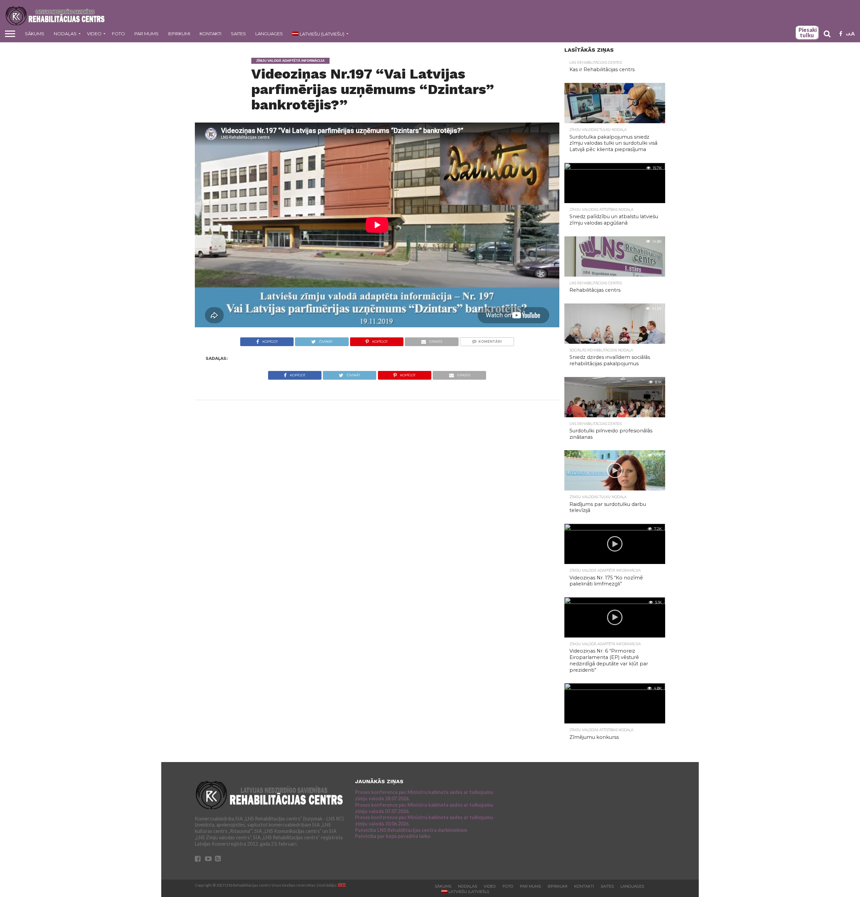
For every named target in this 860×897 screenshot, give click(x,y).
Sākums (34, 33)
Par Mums (146, 33)
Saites (238, 33)
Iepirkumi (179, 33)
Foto (118, 33)
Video (94, 33)
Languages (269, 33)
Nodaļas (65, 33)
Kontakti (210, 33)
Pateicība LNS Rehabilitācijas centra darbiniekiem (411, 830)
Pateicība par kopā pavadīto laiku (392, 836)
